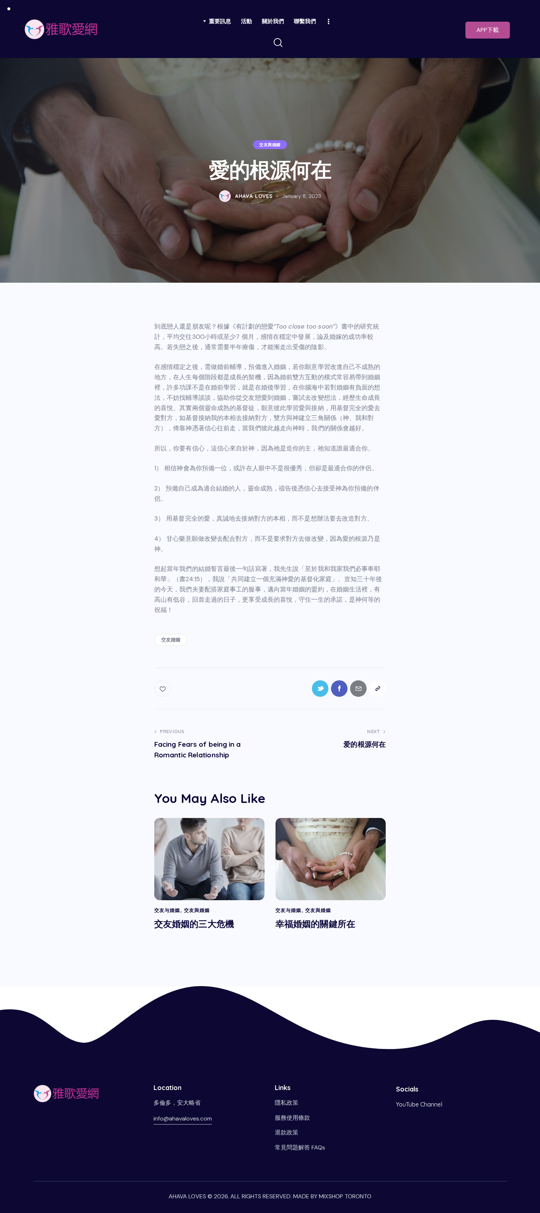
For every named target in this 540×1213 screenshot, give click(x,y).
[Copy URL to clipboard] (377, 688)
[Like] (163, 688)
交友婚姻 (170, 639)
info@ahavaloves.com (183, 1118)
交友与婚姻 (167, 910)
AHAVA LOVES (187, 1196)
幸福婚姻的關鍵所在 (315, 924)
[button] (487, 30)
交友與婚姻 (270, 145)
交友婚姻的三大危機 (194, 924)
